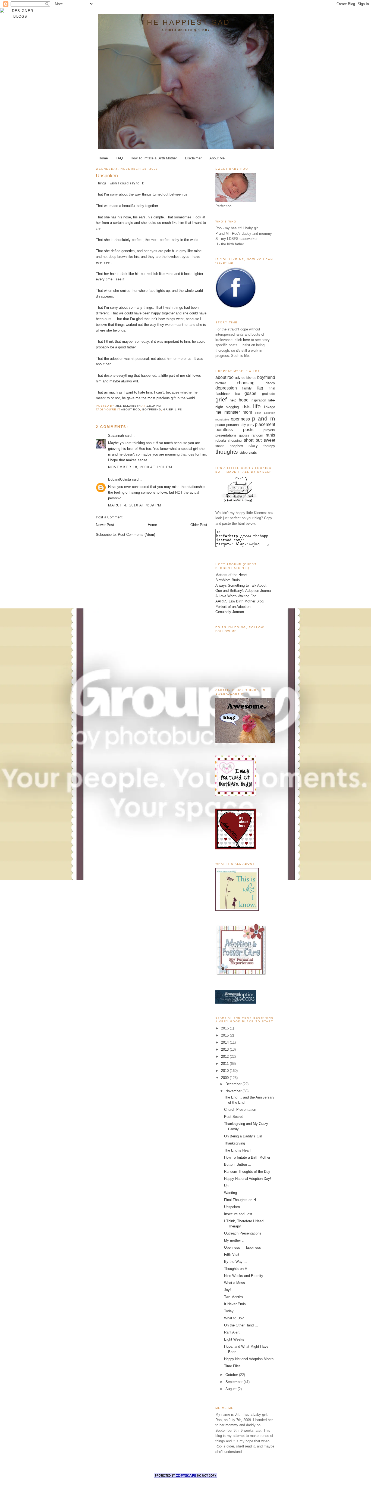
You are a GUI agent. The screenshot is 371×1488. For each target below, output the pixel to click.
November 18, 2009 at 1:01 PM (140, 467)
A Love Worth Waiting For (235, 596)
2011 (225, 1064)
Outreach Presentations (242, 1233)
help (233, 400)
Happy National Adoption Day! (247, 1179)
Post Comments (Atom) (136, 535)
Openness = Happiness (242, 1247)
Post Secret (233, 1117)
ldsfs (245, 406)
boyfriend (151, 409)
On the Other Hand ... (241, 1325)
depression (226, 388)
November (234, 1091)
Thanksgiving (234, 1143)
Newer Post (105, 525)
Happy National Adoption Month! (249, 1359)
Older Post (198, 525)
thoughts (226, 451)
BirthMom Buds (227, 580)
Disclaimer (193, 158)
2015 (225, 1035)
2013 (225, 1049)
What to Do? (234, 1318)
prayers (269, 430)
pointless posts (234, 429)
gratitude (268, 393)
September (234, 1382)
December (234, 1084)
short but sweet (259, 440)
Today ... (231, 1311)
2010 (225, 1071)
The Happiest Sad (185, 22)
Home (103, 158)
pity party (247, 424)
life (178, 409)
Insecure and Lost (238, 1214)
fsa (237, 394)
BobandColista (119, 479)
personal (233, 425)
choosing (245, 382)
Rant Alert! (232, 1332)
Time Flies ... (234, 1366)
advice (240, 378)
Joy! (227, 1290)
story (253, 445)
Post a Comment (109, 517)
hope (244, 400)
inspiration (258, 400)
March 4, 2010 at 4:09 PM (134, 505)
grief (168, 409)
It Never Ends (235, 1304)
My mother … (235, 1240)
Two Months (233, 1297)
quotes (244, 435)
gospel (250, 393)
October (232, 1375)
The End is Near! (237, 1150)
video (244, 452)
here (246, 340)
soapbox (236, 446)
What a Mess (234, 1283)
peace (220, 425)
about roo (130, 409)
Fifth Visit (231, 1254)
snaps (219, 446)
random (257, 435)
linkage (269, 407)
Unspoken (232, 1207)
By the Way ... (235, 1262)
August (231, 1389)
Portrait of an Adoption (232, 607)
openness (240, 419)
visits (253, 452)
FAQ (119, 158)
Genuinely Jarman (229, 612)
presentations (226, 435)
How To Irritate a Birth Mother (154, 158)
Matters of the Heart (231, 575)
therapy (269, 446)
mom (247, 412)
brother (220, 383)
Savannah (116, 436)
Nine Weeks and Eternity (243, 1276)
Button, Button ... (237, 1164)
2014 (225, 1042)
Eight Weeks (234, 1339)
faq (260, 388)
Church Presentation (240, 1110)
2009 (225, 1078)
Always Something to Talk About (240, 585)
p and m (263, 418)
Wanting (230, 1193)
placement (265, 424)
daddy (270, 383)
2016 (225, 1028)
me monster (227, 412)
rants (270, 435)
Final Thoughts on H (240, 1200)
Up (226, 1186)
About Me (217, 158)
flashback (223, 394)
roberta (220, 440)
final (272, 388)
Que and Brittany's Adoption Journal (243, 591)
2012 (225, 1056)
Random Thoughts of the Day (247, 1172)
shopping (235, 440)
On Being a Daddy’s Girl (243, 1136)
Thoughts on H (235, 1269)
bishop (251, 377)
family (247, 388)
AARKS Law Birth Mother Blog (239, 601)
